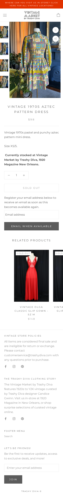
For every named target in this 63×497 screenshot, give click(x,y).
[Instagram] (14, 366)
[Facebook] (5, 366)
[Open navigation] (5, 15)
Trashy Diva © (31, 491)
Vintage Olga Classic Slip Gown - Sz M (31, 311)
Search (8, 436)
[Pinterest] (22, 366)
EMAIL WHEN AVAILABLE (31, 226)
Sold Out (31, 188)
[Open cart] (58, 15)
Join (13, 479)
